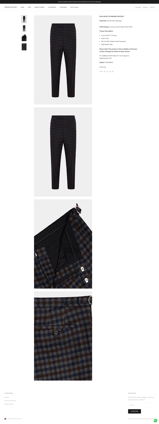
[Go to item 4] (24, 47)
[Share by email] (112, 71)
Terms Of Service (10, 401)
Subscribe (134, 411)
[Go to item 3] (24, 37)
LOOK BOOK (63, 7)
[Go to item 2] (24, 28)
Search (6, 397)
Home (22, 7)
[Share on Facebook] (105, 71)
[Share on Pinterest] (110, 71)
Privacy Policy (8, 404)
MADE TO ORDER (39, 7)
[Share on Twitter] (107, 71)
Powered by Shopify (149, 418)
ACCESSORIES (52, 7)
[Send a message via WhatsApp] (155, 420)
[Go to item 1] (24, 19)
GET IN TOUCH (74, 7)
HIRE (29, 7)
